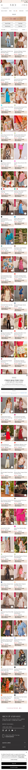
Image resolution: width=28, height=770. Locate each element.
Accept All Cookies (14, 767)
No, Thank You (14, 390)
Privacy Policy (21, 756)
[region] (14, 760)
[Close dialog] (27, 375)
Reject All (14, 763)
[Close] (26, 752)
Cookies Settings (14, 759)
